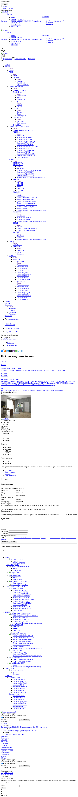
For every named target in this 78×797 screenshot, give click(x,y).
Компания (12, 308)
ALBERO (20, 136)
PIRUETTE (21, 216)
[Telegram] (22, 351)
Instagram (10, 343)
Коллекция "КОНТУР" (39, 383)
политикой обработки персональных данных (30, 538)
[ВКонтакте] (2, 351)
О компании (5, 738)
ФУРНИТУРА (18, 163)
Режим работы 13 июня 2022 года (12, 734)
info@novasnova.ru (9, 339)
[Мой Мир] (7, 351)
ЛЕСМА (20, 81)
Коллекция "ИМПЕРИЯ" (15, 385)
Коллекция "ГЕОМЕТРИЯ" (56, 383)
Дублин (25, 390)
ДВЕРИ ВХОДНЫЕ (20, 90)
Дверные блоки (22, 265)
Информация (5, 752)
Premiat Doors (21, 96)
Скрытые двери (49, 385)
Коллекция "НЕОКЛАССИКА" (20, 383)
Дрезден (20, 390)
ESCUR (19, 226)
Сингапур (51, 390)
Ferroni (19, 105)
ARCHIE (20, 183)
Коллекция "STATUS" (43, 381)
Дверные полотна (23, 285)
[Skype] (19, 351)
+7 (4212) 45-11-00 (7, 8)
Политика (4, 743)
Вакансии (4, 741)
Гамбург (9, 390)
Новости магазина (9, 717)
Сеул (46, 390)
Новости (4, 740)
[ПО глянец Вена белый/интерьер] (16, 417)
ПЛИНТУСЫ (17, 245)
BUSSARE (21, 196)
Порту (14, 390)
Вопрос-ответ (5, 754)
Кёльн (30, 390)
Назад (11, 68)
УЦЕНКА (16, 259)
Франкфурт (59, 390)
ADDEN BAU (22, 168)
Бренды (3, 756)
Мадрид (35, 390)
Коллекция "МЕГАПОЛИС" (34, 385)
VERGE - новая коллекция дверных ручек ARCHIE (19, 731)
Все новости (5, 723)
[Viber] (13, 351)
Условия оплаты (6, 747)
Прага (40, 390)
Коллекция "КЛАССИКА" (26, 381)
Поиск (3, 788)
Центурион (21, 121)
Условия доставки (7, 749)
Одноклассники (12, 345)
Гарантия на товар (7, 751)
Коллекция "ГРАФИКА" (59, 381)
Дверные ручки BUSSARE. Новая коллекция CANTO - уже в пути (24, 727)
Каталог (12, 70)
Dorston (19, 112)
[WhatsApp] (16, 351)
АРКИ (15, 76)
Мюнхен (4, 390)
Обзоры (3, 758)
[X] (10, 351)
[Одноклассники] (5, 351)
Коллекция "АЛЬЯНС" (9, 381)
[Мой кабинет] (2, 49)
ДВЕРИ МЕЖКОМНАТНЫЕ (23, 130)
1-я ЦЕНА (20, 236)
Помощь (4, 745)
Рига (43, 390)
